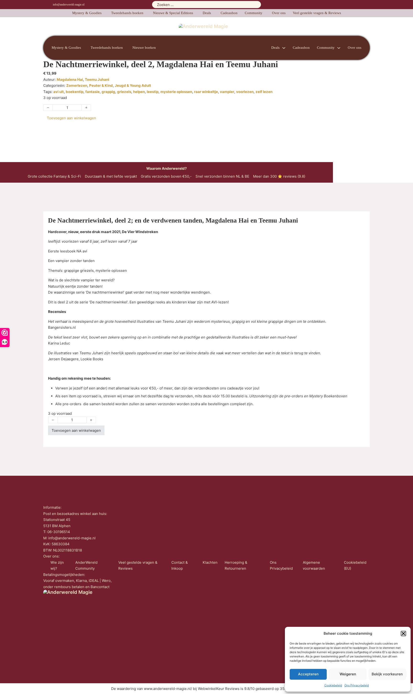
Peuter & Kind (101, 85)
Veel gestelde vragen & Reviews (317, 13)
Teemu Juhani (97, 79)
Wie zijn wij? (57, 565)
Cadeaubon (229, 13)
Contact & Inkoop (179, 565)
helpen (139, 91)
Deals (207, 13)
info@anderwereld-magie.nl (68, 4)
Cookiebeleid (333, 685)
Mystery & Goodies (87, 13)
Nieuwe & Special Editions (173, 13)
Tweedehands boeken (127, 13)
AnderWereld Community (86, 565)
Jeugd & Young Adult (133, 85)
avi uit (58, 91)
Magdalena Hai (70, 79)
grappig (108, 91)
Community (253, 13)
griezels (124, 91)
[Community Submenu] (339, 48)
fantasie (92, 91)
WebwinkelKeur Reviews (218, 688)
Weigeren (348, 674)
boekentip (74, 91)
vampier (227, 91)
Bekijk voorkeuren (387, 674)
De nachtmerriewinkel (108, 302)
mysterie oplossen (176, 91)
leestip (152, 91)
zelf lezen (263, 91)
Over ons (279, 13)
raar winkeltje (206, 91)
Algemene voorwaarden (314, 565)
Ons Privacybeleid (356, 685)
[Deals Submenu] (284, 48)
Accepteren (308, 674)
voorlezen (245, 91)
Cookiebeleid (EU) (355, 565)
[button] (403, 633)
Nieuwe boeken (144, 47)
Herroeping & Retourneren (236, 565)
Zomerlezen (76, 85)
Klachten (210, 562)
